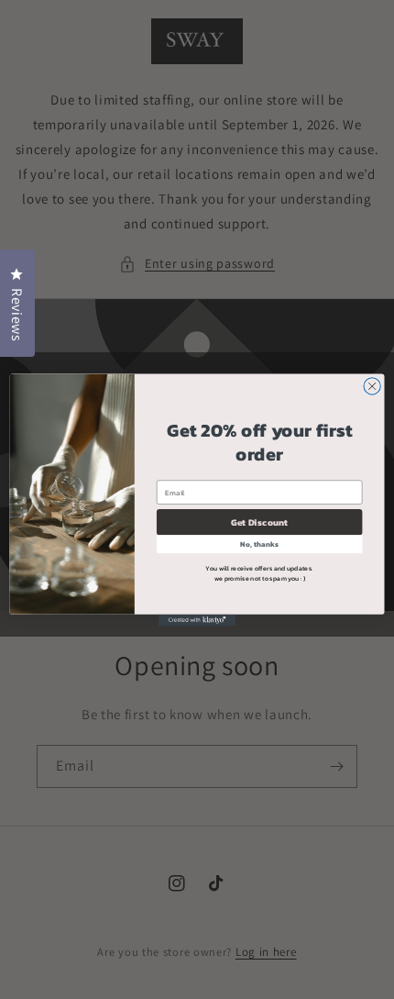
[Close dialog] (372, 385)
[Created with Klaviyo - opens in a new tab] (197, 620)
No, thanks (259, 543)
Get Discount (260, 522)
